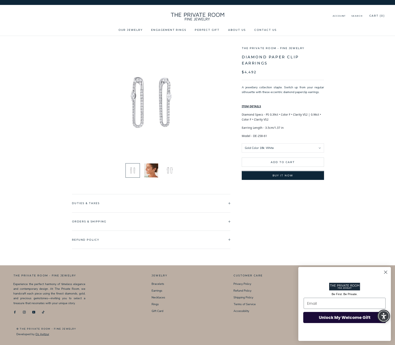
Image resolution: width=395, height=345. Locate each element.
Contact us (265, 29)
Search (357, 16)
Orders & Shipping (89, 221)
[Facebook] (14, 312)
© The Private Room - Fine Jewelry (46, 328)
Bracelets (158, 284)
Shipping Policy (243, 297)
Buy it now (283, 175)
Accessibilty (241, 311)
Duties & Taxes (86, 203)
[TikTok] (43, 312)
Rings (155, 304)
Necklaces (158, 297)
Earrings (157, 291)
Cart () (377, 15)
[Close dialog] (385, 272)
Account (339, 16)
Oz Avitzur (42, 334)
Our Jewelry (130, 29)
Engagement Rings (168, 29)
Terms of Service (245, 304)
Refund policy (85, 239)
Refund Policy (242, 291)
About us (237, 29)
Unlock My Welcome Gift (345, 317)
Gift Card (157, 311)
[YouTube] (33, 312)
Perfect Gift (207, 29)
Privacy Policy (242, 284)
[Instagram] (24, 312)
